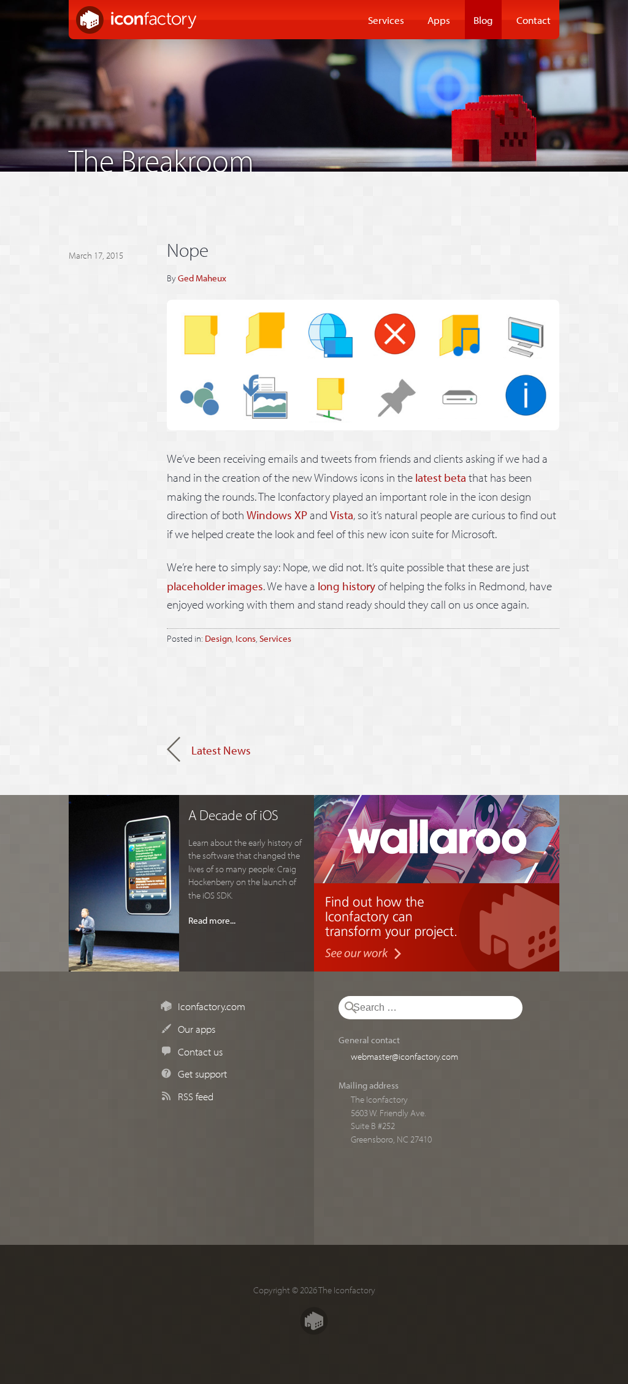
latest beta (440, 477)
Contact (533, 19)
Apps (438, 19)
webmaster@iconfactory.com (404, 1056)
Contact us (200, 1051)
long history (346, 586)
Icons (246, 638)
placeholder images (215, 586)
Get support (202, 1073)
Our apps (196, 1028)
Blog (483, 19)
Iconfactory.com (211, 1006)
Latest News (221, 750)
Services (386, 19)
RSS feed (195, 1096)
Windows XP (277, 515)
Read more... (212, 920)
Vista (341, 515)
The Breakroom (161, 157)
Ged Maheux (202, 278)
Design (218, 638)
